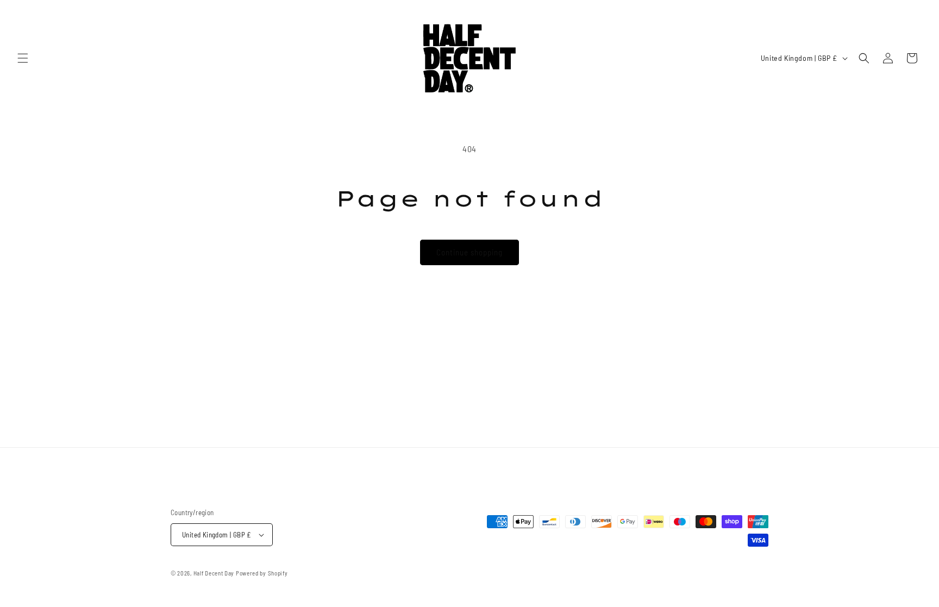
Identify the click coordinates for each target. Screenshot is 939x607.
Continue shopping (469, 252)
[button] (23, 58)
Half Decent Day (214, 573)
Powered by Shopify (262, 573)
